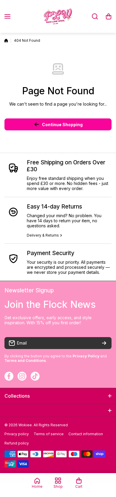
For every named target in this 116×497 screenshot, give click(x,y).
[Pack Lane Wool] (58, 16)
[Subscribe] (104, 343)
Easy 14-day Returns (54, 206)
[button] (109, 16)
